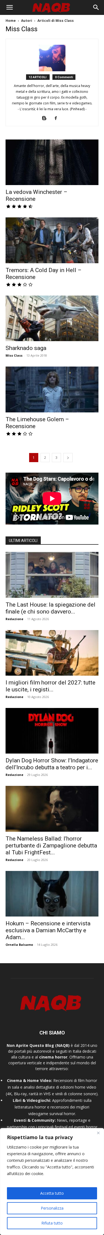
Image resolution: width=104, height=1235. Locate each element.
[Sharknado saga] (52, 318)
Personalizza (52, 1208)
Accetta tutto (52, 1193)
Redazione (14, 619)
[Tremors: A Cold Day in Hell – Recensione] (52, 240)
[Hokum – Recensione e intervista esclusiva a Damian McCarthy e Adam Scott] (52, 894)
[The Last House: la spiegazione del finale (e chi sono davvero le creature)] (52, 574)
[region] (52, 1181)
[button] (9, 7)
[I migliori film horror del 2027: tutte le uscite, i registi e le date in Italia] (52, 653)
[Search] (96, 7)
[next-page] (68, 457)
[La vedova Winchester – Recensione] (52, 162)
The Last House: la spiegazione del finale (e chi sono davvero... (50, 608)
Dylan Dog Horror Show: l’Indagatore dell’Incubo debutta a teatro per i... (52, 764)
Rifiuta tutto (52, 1223)
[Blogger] (46, 118)
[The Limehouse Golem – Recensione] (52, 389)
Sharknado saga (26, 348)
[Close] (98, 1132)
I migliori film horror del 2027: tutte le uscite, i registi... (50, 686)
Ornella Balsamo (19, 944)
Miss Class (14, 355)
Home (11, 20)
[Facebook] (57, 118)
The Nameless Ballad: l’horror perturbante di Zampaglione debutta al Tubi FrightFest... (51, 845)
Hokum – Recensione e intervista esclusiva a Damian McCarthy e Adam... (48, 930)
